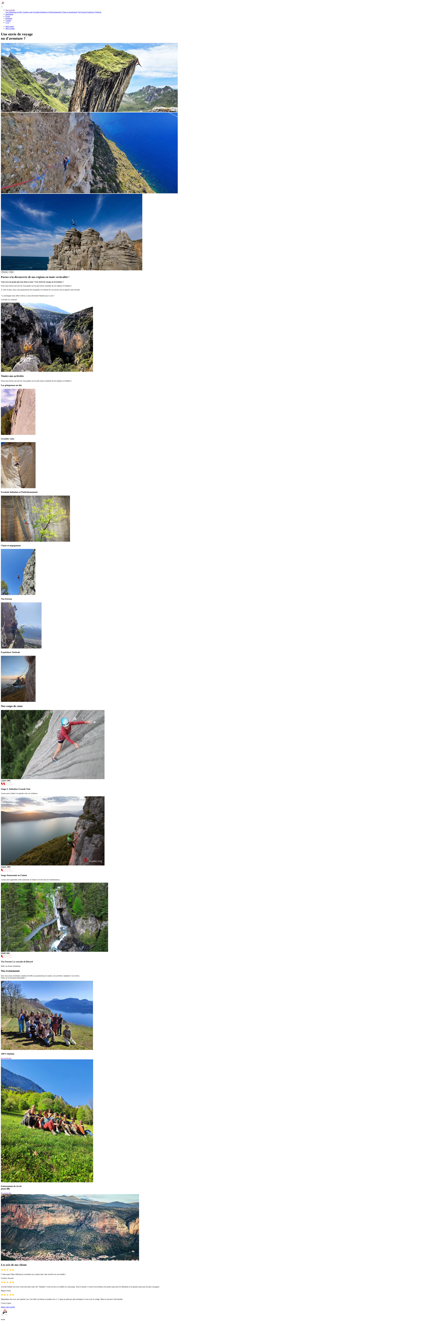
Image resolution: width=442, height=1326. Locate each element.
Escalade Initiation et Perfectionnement (47, 12)
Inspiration (9, 14)
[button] (10, 28)
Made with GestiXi (8, 1307)
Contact (8, 20)
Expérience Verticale (93, 12)
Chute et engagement (69, 12)
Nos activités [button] (10, 10)
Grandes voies (27, 12)
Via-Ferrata (82, 12)
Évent (8, 16)
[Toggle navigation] (2, 6)
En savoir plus (6, 1058)
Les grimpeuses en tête (14, 12)
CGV (8, 23)
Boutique (9, 18)
